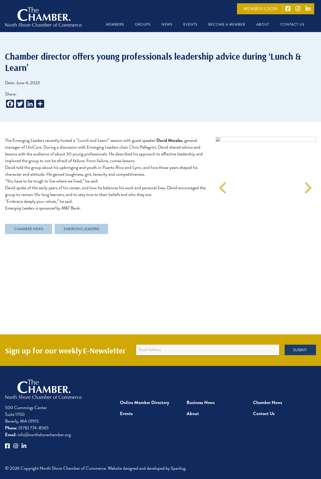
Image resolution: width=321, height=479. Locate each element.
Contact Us (292, 24)
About (262, 24)
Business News (201, 402)
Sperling (178, 468)
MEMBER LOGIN (260, 8)
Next (305, 184)
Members (115, 24)
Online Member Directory (144, 402)
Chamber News (28, 229)
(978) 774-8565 (27, 427)
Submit (300, 350)
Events (190, 24)
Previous (221, 184)
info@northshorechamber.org (38, 434)
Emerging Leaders (81, 229)
